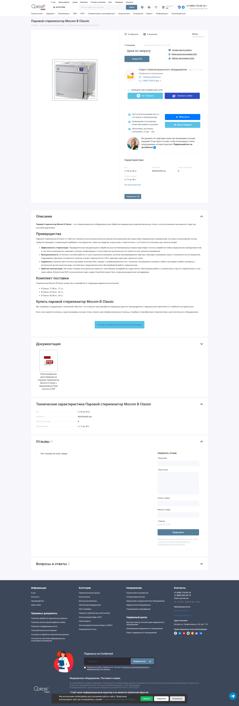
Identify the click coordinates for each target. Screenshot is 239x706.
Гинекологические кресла (89, 593)
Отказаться (177, 699)
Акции (75, 2)
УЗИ (74, 13)
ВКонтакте (184, 117)
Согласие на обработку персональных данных (50, 634)
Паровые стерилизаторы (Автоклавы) (94, 613)
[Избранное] (156, 7)
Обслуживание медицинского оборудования (144, 628)
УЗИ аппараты (85, 621)
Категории (60, 7)
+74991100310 (148, 80)
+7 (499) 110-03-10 (195, 5)
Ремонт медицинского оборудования (141, 633)
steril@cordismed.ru (152, 77)
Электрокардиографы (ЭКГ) (90, 617)
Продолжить (178, 532)
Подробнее (161, 699)
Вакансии (84, 2)
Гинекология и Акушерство (137, 593)
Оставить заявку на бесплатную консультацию (119, 325)
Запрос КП (137, 59)
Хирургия (50, 13)
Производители (178, 13)
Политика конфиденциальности (44, 626)
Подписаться (139, 661)
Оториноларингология (135, 597)
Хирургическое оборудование (138, 605)
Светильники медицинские (90, 605)
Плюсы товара (164, 498)
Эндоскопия (123, 13)
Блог (110, 2)
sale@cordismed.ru (181, 611)
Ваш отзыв (163, 470)
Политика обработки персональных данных (49, 618)
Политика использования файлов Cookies (48, 622)
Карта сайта (36, 605)
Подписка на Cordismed (98, 653)
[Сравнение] (149, 7)
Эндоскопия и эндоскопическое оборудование (145, 601)
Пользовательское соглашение (44, 630)
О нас (53, 2)
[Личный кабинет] (142, 7)
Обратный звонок (181, 598)
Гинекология (36, 13)
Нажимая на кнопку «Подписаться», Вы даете (118, 668)
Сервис (149, 13)
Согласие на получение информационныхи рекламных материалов (48, 639)
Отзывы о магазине (98, 2)
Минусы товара (164, 510)
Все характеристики (132, 185)
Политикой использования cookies (118, 699)
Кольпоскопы (84, 597)
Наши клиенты (64, 2)
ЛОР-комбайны (85, 609)
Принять (146, 699)
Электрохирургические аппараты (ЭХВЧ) (96, 625)
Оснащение (138, 13)
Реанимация (63, 13)
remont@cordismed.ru (182, 616)
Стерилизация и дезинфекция (101, 13)
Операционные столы (88, 629)
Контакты (129, 2)
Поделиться (131, 196)
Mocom (195, 34)
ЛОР (82, 13)
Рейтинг (162, 521)
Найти (131, 7)
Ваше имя (163, 458)
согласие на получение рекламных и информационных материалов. (174, 543)
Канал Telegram (184, 125)
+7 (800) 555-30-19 (182, 595)
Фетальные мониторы (88, 601)
